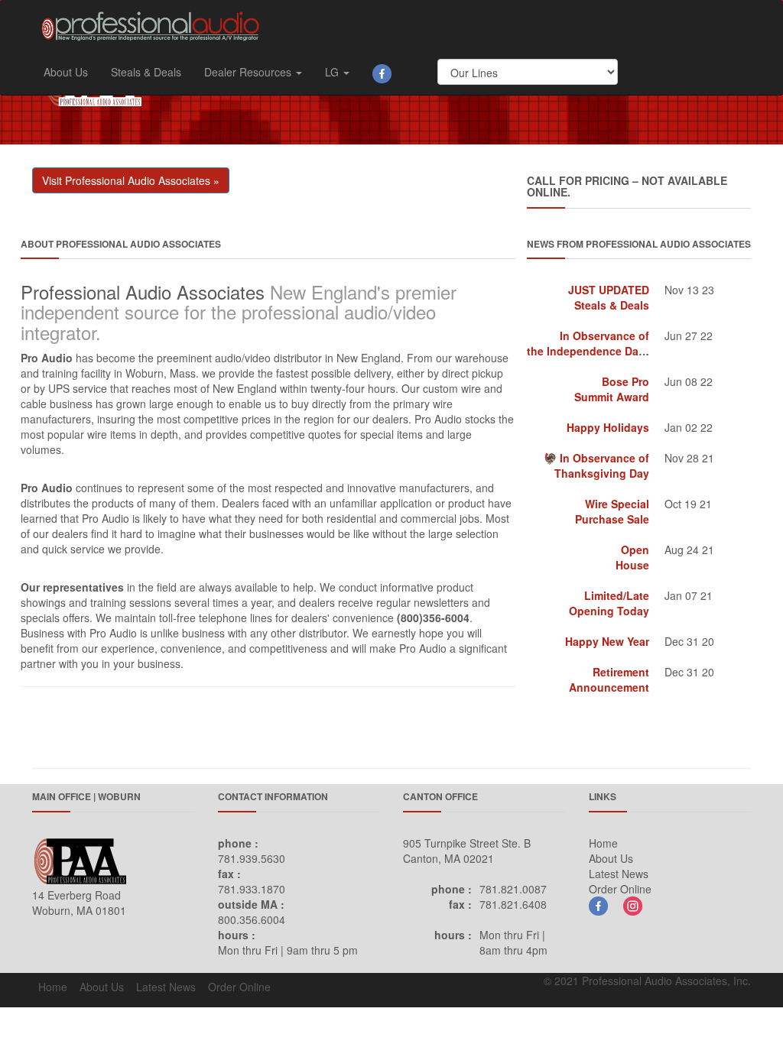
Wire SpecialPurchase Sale (612, 511)
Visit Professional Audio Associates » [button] (130, 180)
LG (333, 71)
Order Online (620, 888)
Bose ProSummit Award (611, 389)
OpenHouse (632, 557)
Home (603, 843)
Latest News (618, 873)
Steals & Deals (146, 71)
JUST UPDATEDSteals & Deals (608, 297)
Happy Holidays (608, 427)
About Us (66, 71)
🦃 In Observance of (596, 465)
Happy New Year (607, 641)
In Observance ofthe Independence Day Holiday (607, 343)
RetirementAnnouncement (609, 679)
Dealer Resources (249, 71)
